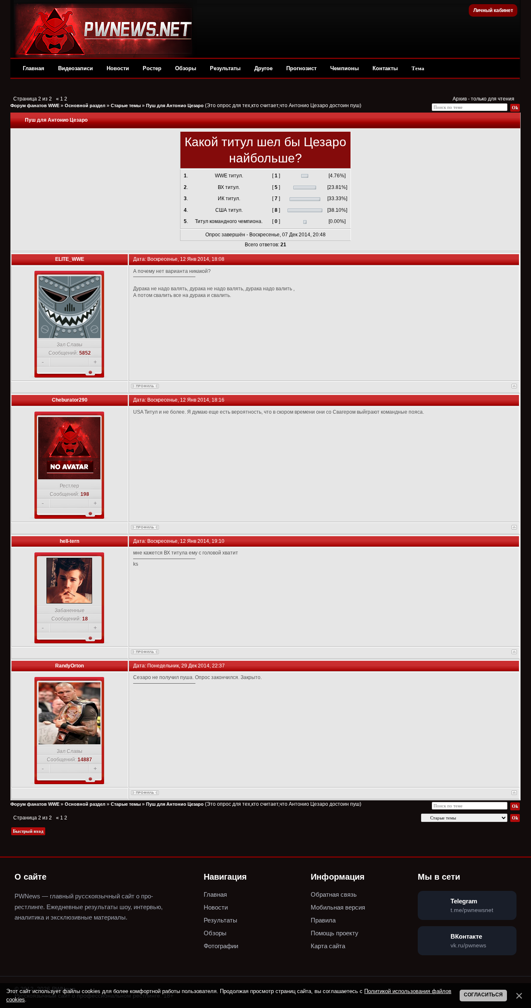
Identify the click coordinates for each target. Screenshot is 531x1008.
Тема (418, 68)
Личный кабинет (493, 10)
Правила (323, 920)
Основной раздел (85, 105)
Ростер (152, 68)
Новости (118, 68)
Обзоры (185, 68)
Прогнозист (301, 68)
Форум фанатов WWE (34, 105)
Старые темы (126, 105)
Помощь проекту (334, 933)
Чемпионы (344, 68)
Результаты (225, 68)
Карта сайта (328, 945)
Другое (263, 68)
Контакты (385, 68)
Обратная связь (334, 894)
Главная (33, 68)
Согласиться (483, 995)
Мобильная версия (338, 907)
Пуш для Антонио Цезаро (175, 105)
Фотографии (221, 945)
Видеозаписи (75, 68)
